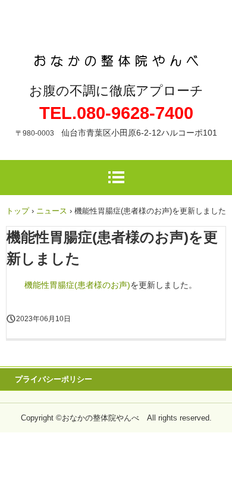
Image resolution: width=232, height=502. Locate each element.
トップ (17, 210)
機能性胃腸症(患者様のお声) (77, 285)
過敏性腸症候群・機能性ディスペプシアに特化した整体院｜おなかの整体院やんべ (116, 50)
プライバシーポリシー (53, 379)
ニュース (51, 210)
